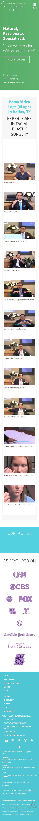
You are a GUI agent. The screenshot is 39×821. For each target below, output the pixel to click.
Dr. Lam (7, 696)
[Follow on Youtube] (6, 741)
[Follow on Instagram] (13, 741)
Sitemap (5, 790)
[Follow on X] (25, 741)
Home (6, 676)
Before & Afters (11, 683)
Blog (6, 690)
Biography (9, 700)
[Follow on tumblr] (19, 747)
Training (8, 704)
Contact (8, 707)
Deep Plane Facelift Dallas (15, 723)
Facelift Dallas (10, 719)
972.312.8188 (9, 6)
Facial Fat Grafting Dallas (14, 735)
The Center (9, 679)
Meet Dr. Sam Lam (16, 59)
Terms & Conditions (17, 793)
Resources (9, 711)
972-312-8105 (7, 762)
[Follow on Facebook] (19, 741)
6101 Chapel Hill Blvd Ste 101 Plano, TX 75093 (18, 759)
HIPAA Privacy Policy (20, 790)
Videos (7, 687)
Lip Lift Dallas (9, 732)
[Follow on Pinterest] (31, 741)
